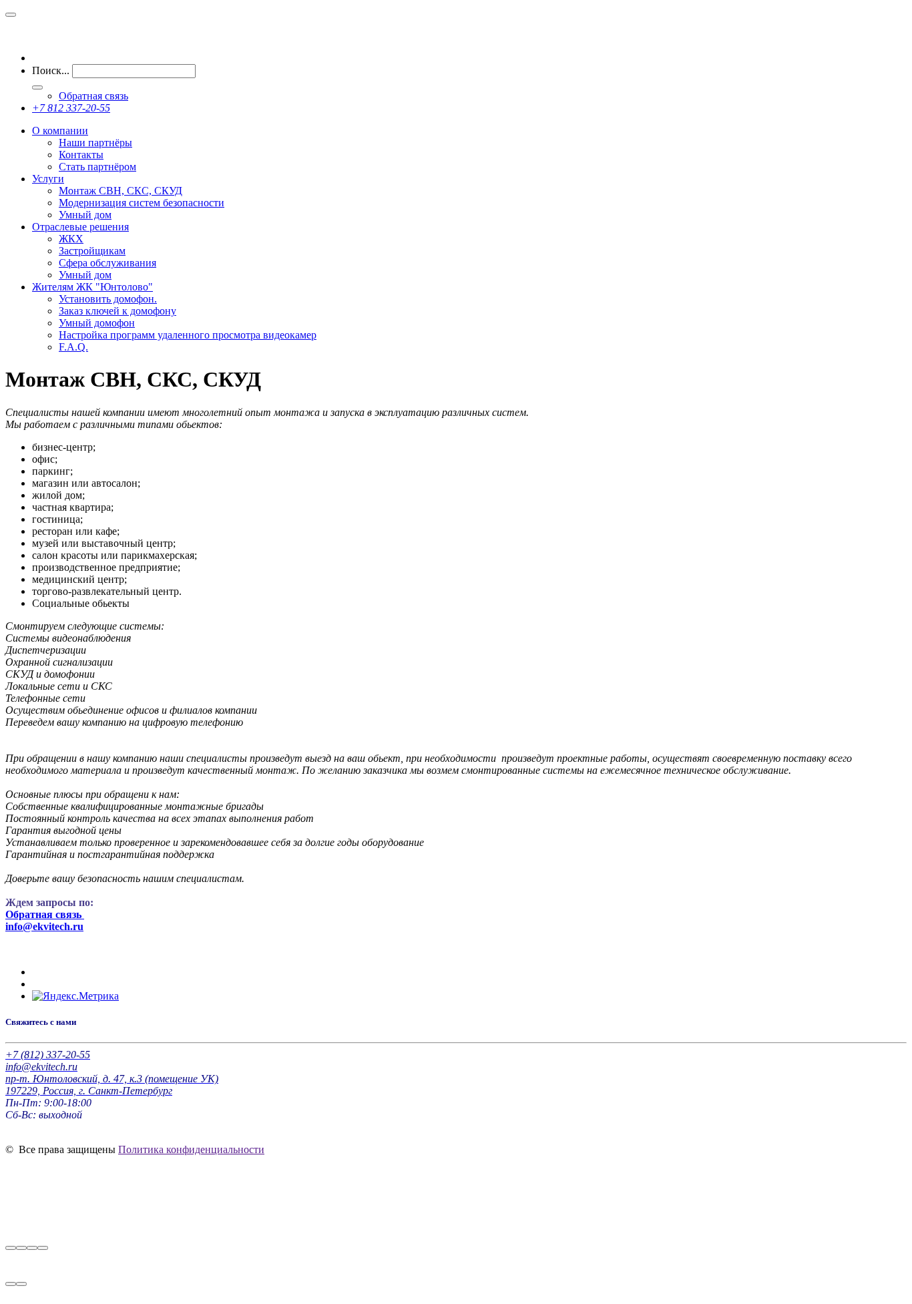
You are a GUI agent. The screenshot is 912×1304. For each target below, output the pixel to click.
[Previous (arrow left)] (10, 1284)
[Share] (21, 1248)
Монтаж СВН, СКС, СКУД (120, 190)
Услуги (48, 178)
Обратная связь (93, 95)
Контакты (81, 154)
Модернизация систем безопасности (141, 202)
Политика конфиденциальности (191, 1149)
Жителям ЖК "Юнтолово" (92, 286)
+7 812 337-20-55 (71, 108)
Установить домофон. (108, 298)
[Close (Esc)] (10, 1248)
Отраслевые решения (80, 226)
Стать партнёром (97, 166)
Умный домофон (97, 323)
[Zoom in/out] (42, 1248)
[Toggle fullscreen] (32, 1248)
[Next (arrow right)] (21, 1284)
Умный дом (85, 214)
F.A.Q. (73, 347)
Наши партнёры (95, 142)
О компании (60, 130)
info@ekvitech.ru (44, 926)
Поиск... (50, 70)
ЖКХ (71, 238)
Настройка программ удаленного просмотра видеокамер (187, 335)
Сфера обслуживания (107, 262)
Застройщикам (92, 250)
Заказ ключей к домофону (117, 310)
